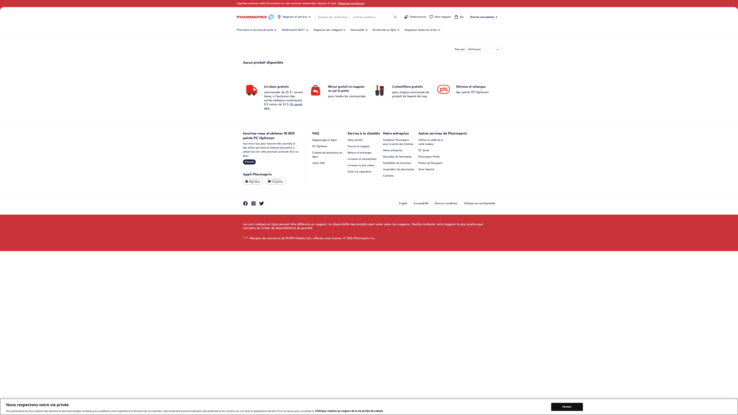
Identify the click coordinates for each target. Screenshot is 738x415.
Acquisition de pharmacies (398, 169)
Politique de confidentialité (479, 203)
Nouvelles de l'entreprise (397, 156)
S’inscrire (249, 161)
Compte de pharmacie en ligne (327, 154)
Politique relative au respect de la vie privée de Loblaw (349, 411)
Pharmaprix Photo (429, 156)
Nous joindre (355, 140)
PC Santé (423, 150)
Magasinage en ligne (324, 140)
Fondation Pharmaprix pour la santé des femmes (398, 142)
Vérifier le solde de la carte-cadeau (430, 142)
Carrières (388, 175)
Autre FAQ (318, 163)
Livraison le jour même (361, 165)
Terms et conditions (446, 203)
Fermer (567, 406)
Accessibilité (421, 203)
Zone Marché (426, 169)
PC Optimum (319, 146)
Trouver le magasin (359, 146)
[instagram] (253, 203)
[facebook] (245, 203)
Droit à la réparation (359, 171)
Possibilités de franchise (397, 163)
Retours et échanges (360, 152)
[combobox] (358, 17)
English (403, 203)
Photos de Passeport (430, 163)
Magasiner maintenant (351, 3)
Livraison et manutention (362, 159)
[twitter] (261, 203)
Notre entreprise (392, 150)
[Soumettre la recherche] (395, 17)
